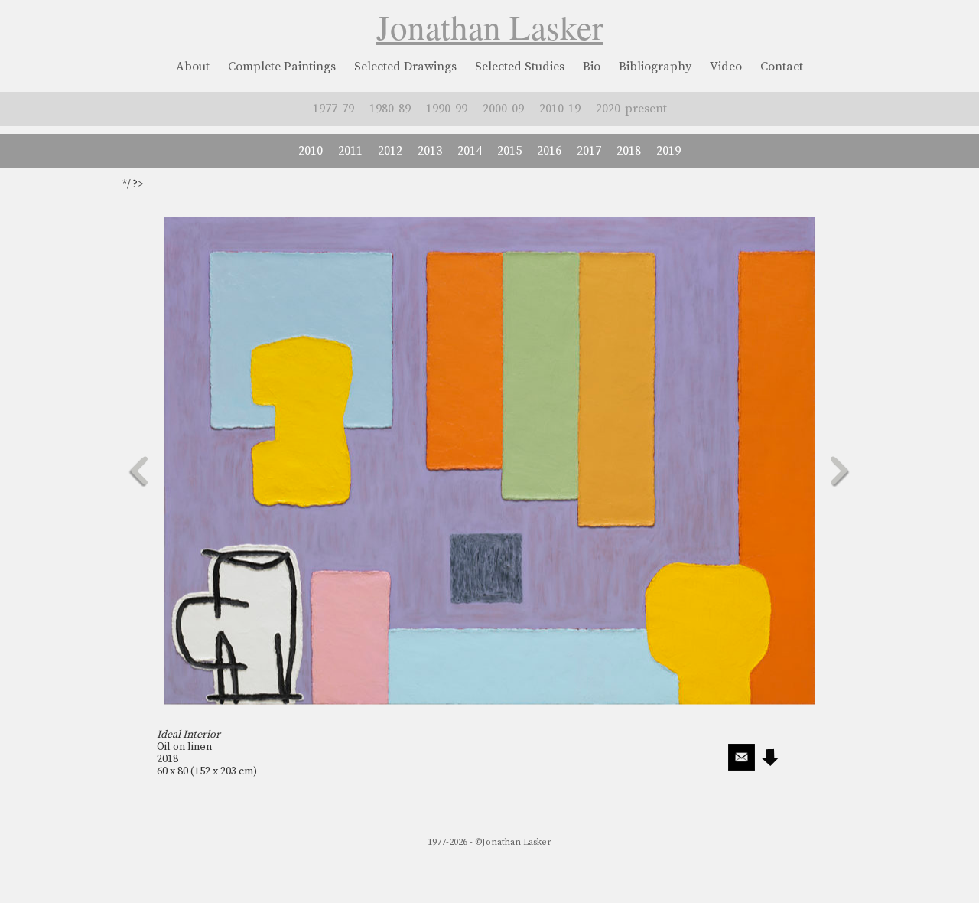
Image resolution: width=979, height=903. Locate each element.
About (193, 66)
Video (726, 66)
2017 (589, 150)
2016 (549, 150)
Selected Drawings (405, 66)
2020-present (631, 108)
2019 (668, 150)
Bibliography (655, 66)
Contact (781, 66)
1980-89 (390, 108)
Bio (591, 66)
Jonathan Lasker (489, 27)
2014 (469, 150)
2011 (350, 150)
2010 (310, 150)
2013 (430, 150)
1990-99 (446, 108)
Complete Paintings (282, 66)
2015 (509, 150)
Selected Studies (519, 66)
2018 (628, 150)
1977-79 (333, 108)
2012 (390, 150)
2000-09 (503, 108)
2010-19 (560, 108)
